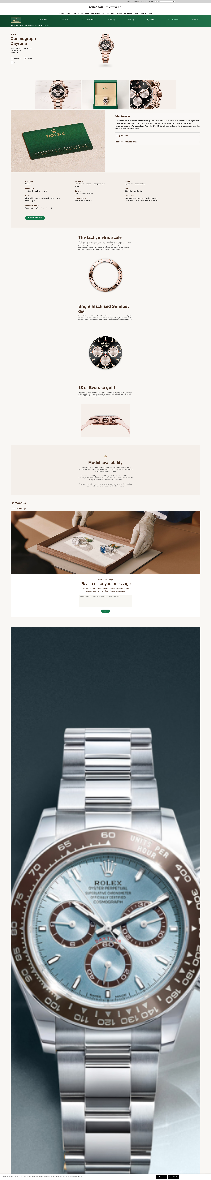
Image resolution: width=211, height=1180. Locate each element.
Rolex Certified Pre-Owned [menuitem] (81, 13)
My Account (144, 1)
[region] (105, 1177)
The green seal (121, 135)
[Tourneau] (105, 6)
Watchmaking (111, 19)
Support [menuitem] (144, 13)
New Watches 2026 (88, 19)
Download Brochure (36, 217)
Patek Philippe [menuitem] (95, 13)
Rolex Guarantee (122, 116)
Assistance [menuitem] (135, 1)
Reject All (161, 1177)
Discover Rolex (42, 19)
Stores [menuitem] (128, 1)
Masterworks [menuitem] (128, 13)
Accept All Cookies (173, 1177)
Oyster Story (150, 19)
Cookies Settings (149, 1177)
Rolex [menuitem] (69, 13)
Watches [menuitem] (62, 13)
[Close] (208, 1177)
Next (105, 611)
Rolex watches (64, 19)
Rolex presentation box (125, 142)
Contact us (195, 19)
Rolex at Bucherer (173, 19)
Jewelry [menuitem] (119, 13)
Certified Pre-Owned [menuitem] (108, 13)
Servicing (131, 19)
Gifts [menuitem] (137, 13)
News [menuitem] (150, 13)
